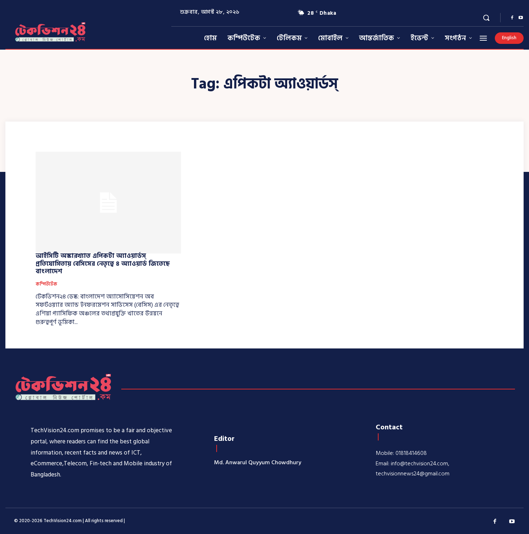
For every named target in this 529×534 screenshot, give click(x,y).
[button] (486, 17)
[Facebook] (512, 18)
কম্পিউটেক (46, 284)
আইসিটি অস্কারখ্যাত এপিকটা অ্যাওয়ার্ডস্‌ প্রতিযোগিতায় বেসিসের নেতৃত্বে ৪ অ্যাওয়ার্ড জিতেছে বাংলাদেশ (103, 264)
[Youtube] (520, 18)
